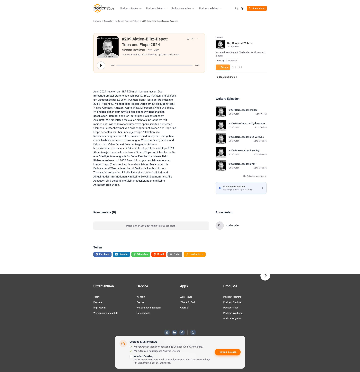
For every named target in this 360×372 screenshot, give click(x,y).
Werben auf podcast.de (105, 313)
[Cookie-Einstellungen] (193, 332)
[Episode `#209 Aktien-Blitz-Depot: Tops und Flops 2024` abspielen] (101, 65)
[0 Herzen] (188, 39)
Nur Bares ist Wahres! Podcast (127, 21)
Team (96, 296)
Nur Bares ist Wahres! (133, 49)
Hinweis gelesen (228, 351)
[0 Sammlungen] (192, 39)
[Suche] (236, 8)
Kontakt (141, 296)
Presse (140, 302)
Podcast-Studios (232, 302)
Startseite (97, 21)
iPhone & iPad (187, 302)
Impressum (99, 307)
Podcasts (108, 21)
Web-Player (186, 296)
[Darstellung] (242, 8)
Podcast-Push (230, 307)
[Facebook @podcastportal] (182, 332)
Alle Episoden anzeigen (253, 176)
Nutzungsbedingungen (149, 307)
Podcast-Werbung (233, 313)
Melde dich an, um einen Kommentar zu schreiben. (151, 225)
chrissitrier (232, 225)
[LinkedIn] (174, 332)
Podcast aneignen (225, 76)
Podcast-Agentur (232, 318)
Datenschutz (143, 313)
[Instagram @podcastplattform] (167, 332)
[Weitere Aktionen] (198, 39)
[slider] (154, 65)
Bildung (220, 60)
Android (184, 307)
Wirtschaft (232, 60)
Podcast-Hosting (232, 296)
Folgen (224, 67)
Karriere (97, 302)
